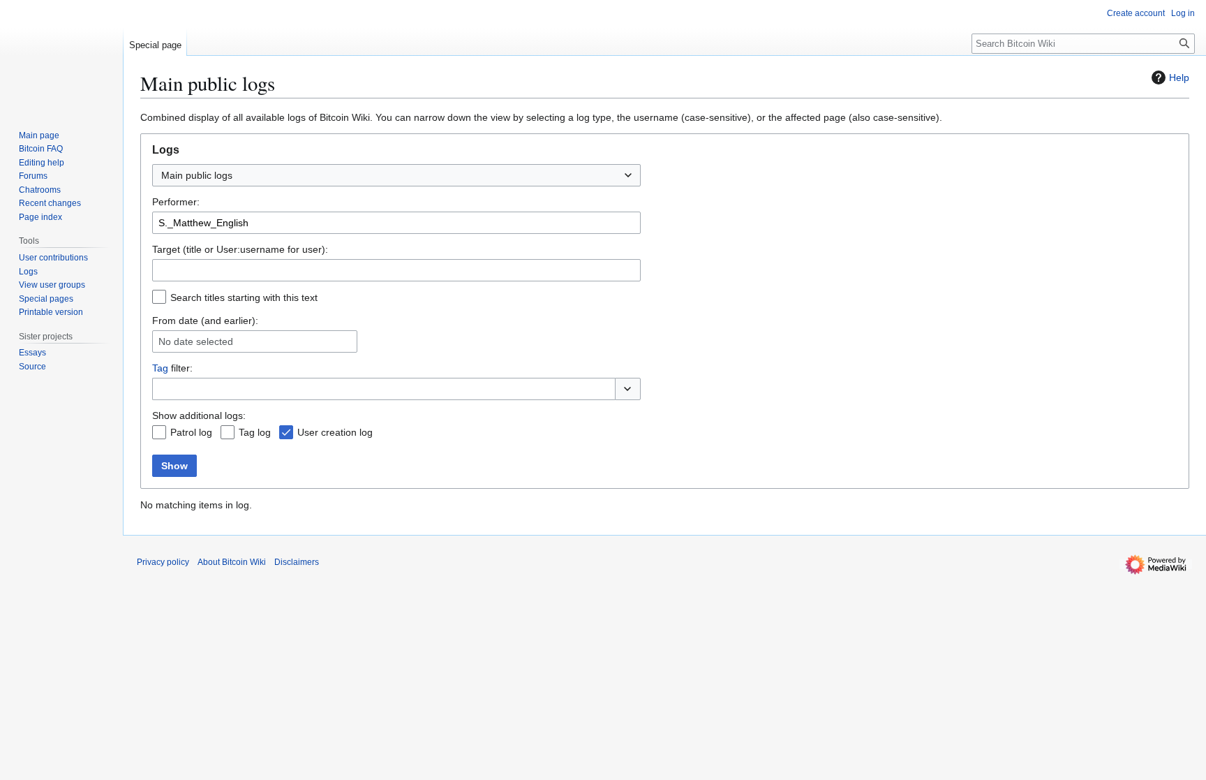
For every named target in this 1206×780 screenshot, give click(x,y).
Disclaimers (296, 562)
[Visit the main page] (61, 56)
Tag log (255, 432)
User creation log (335, 432)
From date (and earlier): (205, 320)
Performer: (176, 201)
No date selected (195, 341)
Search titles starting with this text (244, 297)
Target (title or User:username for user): (240, 249)
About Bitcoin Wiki (232, 562)
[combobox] (396, 175)
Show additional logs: (199, 415)
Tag (160, 368)
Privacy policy (163, 562)
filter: (172, 368)
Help (1179, 77)
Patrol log (191, 432)
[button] (628, 389)
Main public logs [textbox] (196, 175)
